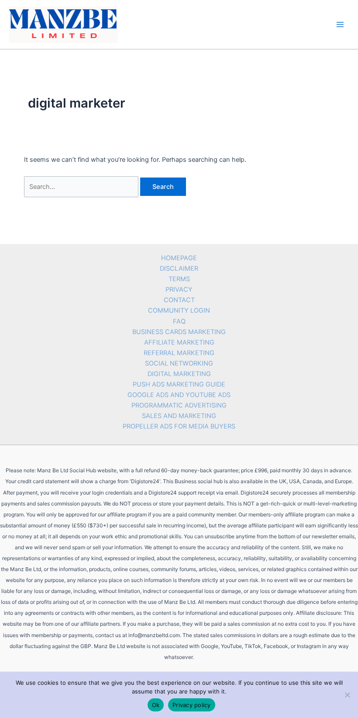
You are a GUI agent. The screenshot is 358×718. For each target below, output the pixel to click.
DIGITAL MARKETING (179, 374)
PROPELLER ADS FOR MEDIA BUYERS (179, 426)
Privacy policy (191, 704)
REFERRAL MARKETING (179, 353)
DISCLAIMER (179, 268)
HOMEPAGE (179, 258)
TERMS (179, 279)
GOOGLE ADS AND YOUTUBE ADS (179, 395)
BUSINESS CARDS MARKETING (179, 332)
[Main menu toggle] (340, 24)
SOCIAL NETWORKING (179, 363)
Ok (156, 704)
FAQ (179, 321)
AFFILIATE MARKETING (179, 342)
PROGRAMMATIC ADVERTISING (179, 405)
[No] (347, 694)
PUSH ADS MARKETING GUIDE (179, 384)
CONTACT (179, 300)
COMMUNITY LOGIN (179, 310)
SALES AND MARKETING (179, 416)
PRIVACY (179, 289)
